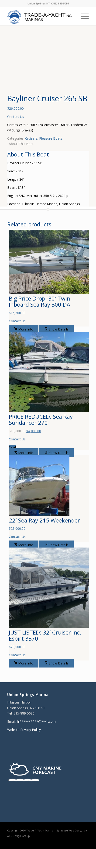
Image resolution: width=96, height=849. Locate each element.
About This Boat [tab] (21, 144)
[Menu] (82, 16)
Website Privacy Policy (24, 729)
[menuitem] (82, 16)
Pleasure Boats (50, 138)
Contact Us (15, 116)
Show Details (58, 329)
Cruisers (31, 138)
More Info (25, 329)
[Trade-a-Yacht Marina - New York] (39, 16)
